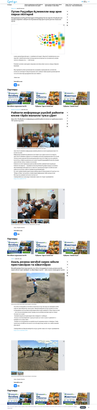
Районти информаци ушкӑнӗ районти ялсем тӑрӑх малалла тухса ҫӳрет (33, 5)
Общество (13, 8)
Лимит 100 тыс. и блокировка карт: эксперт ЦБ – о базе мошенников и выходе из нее (73, 5)
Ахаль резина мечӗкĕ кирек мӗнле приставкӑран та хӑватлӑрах (53, 5)
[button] (63, 203)
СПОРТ (12, 258)
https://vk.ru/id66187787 (20, 178)
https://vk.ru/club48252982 (21, 330)
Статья (9, 5)
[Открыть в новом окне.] (17, 84)
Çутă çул (12, 1)
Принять (83, 407)
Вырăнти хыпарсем (15, 109)
